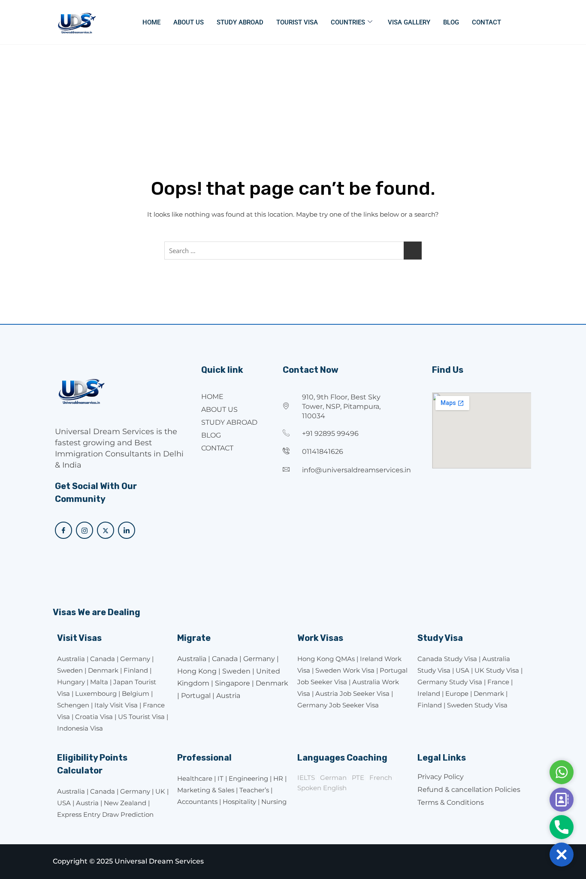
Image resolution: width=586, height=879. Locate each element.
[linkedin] (126, 530)
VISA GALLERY (409, 22)
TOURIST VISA (297, 22)
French (380, 777)
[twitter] (105, 530)
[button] (562, 855)
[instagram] (84, 530)
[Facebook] (63, 530)
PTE (358, 777)
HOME (151, 22)
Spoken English (322, 788)
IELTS (306, 777)
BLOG (451, 22)
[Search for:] (293, 251)
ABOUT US (188, 22)
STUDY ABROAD (240, 22)
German (333, 777)
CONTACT (486, 22)
